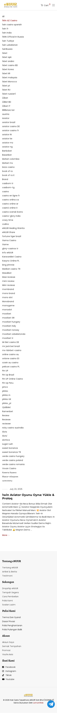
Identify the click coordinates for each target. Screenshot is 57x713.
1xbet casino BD (10, 65)
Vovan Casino (9, 468)
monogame (8, 305)
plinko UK (6, 399)
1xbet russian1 (9, 93)
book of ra (7, 171)
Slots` (5, 435)
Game (5, 244)
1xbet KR (6, 73)
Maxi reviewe (8, 277)
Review (5, 415)
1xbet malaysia (9, 77)
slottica (6, 439)
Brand (5, 179)
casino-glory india (11, 215)
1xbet (4, 53)
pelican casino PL (11, 366)
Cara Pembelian (10, 596)
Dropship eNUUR (10, 588)
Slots (4, 431)
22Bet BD (6, 101)
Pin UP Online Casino (12, 378)
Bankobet (7, 150)
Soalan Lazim (8, 604)
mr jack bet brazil (11, 346)
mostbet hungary (11, 321)
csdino (5, 224)
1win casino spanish (12, 24)
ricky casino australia (13, 427)
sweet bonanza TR (11, 452)
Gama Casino (9, 240)
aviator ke (7, 138)
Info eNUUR (7, 252)
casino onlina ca (10, 199)
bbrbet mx (7, 163)
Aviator (5, 118)
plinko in (6, 395)
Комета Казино (9, 472)
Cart (47, 5)
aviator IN (7, 134)
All (3, 16)
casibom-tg (8, 187)
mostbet (6, 313)
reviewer (6, 423)
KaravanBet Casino (11, 256)
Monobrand (8, 301)
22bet (5, 97)
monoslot (7, 309)
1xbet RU (6, 89)
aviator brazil (8, 122)
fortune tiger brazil (11, 236)
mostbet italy (9, 325)
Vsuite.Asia (7, 654)
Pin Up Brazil (8, 374)
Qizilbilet (6, 407)
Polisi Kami (7, 600)
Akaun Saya (8, 642)
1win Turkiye (8, 40)
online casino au (10, 354)
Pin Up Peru (7, 382)
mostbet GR (8, 317)
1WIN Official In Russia (13, 36)
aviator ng (7, 146)
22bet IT (6, 106)
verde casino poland (12, 460)
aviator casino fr (10, 130)
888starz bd (8, 110)
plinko (5, 391)
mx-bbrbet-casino (11, 350)
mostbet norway (10, 330)
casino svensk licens (12, 211)
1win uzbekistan (10, 44)
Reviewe (6, 419)
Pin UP (5, 370)
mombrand (8, 289)
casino (5, 191)
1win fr (5, 28)
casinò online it (10, 207)
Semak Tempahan (11, 646)
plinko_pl (6, 403)
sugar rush (7, 444)
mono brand (8, 293)
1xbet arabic (8, 61)
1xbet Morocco (9, 81)
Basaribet (7, 154)
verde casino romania (13, 464)
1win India (7, 32)
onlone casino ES (10, 358)
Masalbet (7, 273)
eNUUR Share (8, 232)
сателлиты (7, 480)
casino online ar (10, 203)
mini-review (8, 281)
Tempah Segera (10, 592)
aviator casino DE (11, 126)
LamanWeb (38, 703)
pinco (5, 387)
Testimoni (7, 575)
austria (5, 114)
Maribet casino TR (11, 268)
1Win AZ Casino (9, 20)
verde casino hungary (13, 456)
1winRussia (7, 49)
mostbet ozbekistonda (13, 334)
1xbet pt (6, 85)
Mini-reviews (8, 285)
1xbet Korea (8, 69)
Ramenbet (7, 411)
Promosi (6, 650)
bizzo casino (8, 167)
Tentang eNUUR (10, 567)
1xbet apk (7, 57)
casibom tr (7, 183)
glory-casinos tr (10, 248)
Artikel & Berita (9, 571)
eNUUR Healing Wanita (13, 228)
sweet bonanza (10, 448)
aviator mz (7, 142)
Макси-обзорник (10, 476)
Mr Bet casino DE (10, 342)
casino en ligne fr (11, 195)
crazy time (7, 220)
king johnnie (8, 264)
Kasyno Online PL (10, 260)
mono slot (7, 297)
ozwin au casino (10, 362)
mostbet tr (7, 338)
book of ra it (8, 175)
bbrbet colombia (10, 158)
